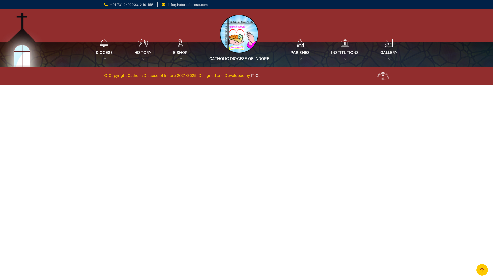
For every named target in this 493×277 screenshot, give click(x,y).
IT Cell (257, 75)
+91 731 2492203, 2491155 (131, 5)
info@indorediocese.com (188, 5)
